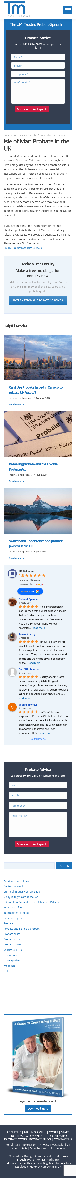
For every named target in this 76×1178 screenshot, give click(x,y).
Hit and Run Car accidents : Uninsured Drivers (31, 902)
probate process (13, 944)
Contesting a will (14, 886)
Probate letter (12, 939)
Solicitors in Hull (13, 949)
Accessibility (60, 1145)
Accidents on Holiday (16, 881)
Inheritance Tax (13, 907)
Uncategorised (12, 960)
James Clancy (27, 634)
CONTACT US (63, 1139)
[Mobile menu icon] (67, 10)
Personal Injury (13, 918)
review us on (28, 591)
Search (64, 866)
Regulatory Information (21, 1145)
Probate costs (12, 934)
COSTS (53, 1132)
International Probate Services (38, 300)
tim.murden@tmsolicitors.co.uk (23, 247)
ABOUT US (14, 1132)
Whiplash (9, 965)
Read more (15, 404)
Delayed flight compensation (21, 897)
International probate (20, 398)
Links (14, 1148)
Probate (8, 923)
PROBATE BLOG (40, 1139)
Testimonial (11, 955)
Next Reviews (38, 738)
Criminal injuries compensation (23, 891)
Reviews (60, 1148)
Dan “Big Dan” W (29, 669)
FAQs (24, 1148)
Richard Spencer (29, 599)
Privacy (44, 1145)
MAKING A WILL (35, 1132)
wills (6, 971)
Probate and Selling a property (22, 928)
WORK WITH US (36, 1136)
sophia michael (28, 704)
